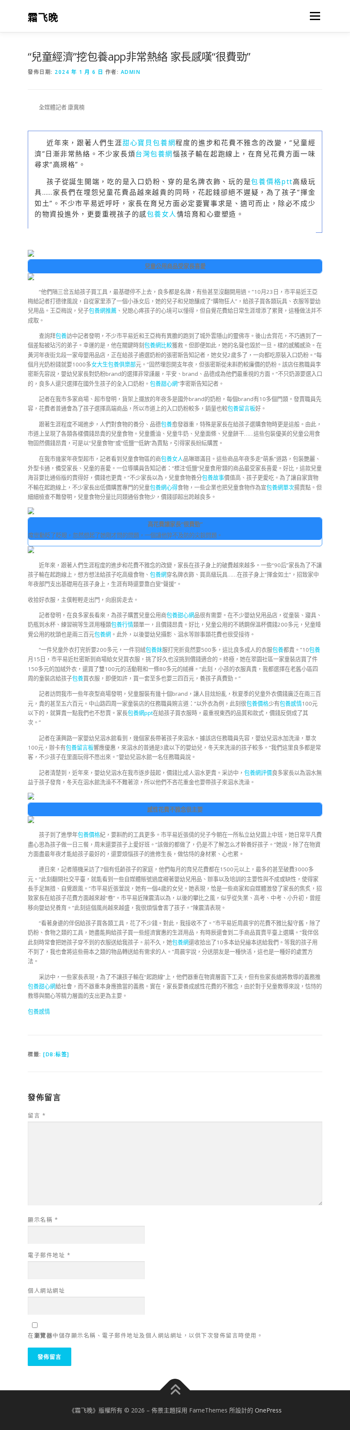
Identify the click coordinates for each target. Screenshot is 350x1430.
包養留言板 (241, 408)
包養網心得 (164, 487)
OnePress (268, 1410)
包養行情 (122, 624)
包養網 (158, 574)
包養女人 (162, 214)
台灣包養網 (154, 153)
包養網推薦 (103, 310)
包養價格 (257, 703)
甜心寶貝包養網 (149, 142)
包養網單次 (280, 487)
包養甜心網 (164, 383)
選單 (312, 16)
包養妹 (154, 649)
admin (131, 72)
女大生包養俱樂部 (113, 364)
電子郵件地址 (49, 1255)
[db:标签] (56, 1054)
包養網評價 (258, 773)
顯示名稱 (43, 1219)
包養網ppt (140, 713)
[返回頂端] (175, 1390)
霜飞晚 (43, 17)
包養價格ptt (272, 181)
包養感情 (291, 703)
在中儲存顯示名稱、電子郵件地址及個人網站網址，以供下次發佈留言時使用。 (145, 1335)
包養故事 (213, 477)
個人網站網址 (46, 1290)
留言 (37, 1115)
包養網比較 (158, 345)
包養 (61, 336)
